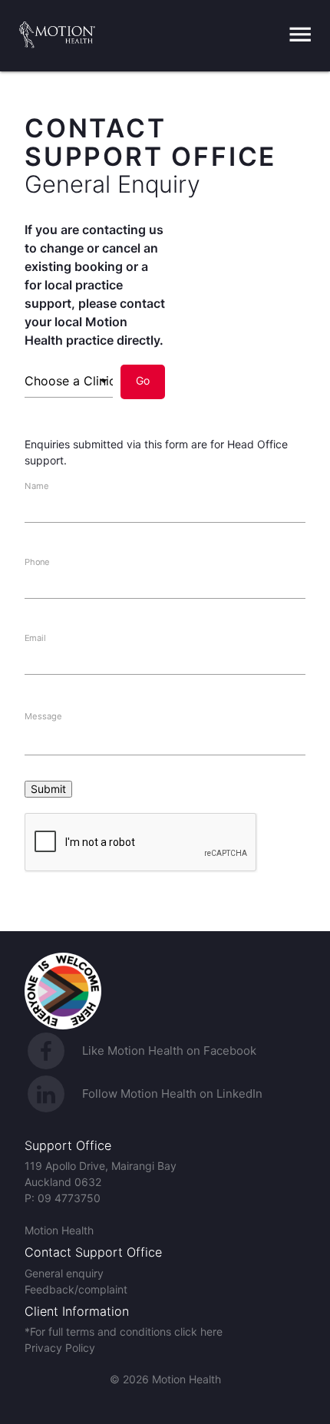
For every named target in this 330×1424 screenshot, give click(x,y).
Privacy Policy (60, 1347)
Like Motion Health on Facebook (169, 1050)
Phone (37, 561)
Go (143, 380)
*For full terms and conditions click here (124, 1331)
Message (43, 716)
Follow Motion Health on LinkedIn (172, 1093)
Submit (48, 788)
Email (35, 637)
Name (36, 485)
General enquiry (64, 1273)
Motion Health (59, 1230)
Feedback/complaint (76, 1289)
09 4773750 (69, 1197)
